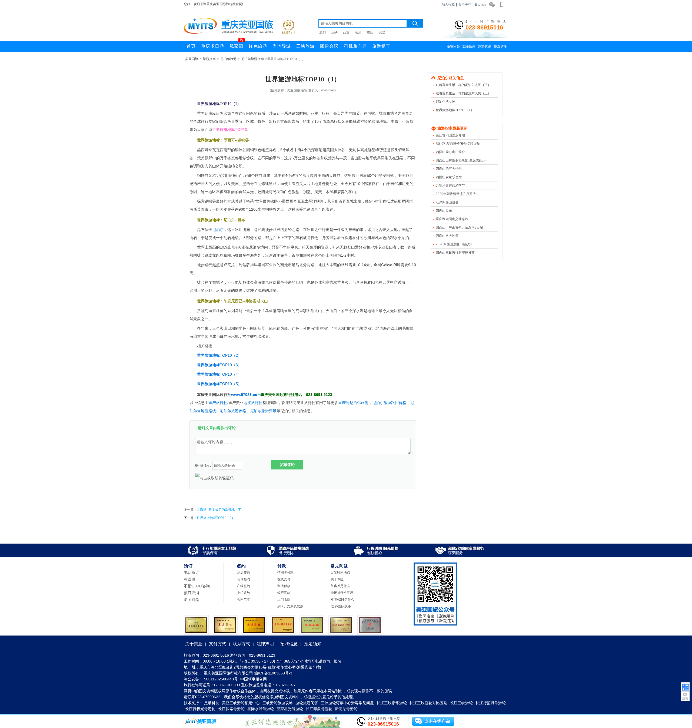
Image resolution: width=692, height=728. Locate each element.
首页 (191, 46)
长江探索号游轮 (231, 709)
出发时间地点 (340, 572)
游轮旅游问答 (306, 703)
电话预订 (191, 572)
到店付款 (283, 586)
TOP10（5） (231, 384)
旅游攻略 (500, 46)
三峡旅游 (305, 46)
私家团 (236, 44)
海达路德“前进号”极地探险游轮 (458, 143)
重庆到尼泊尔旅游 (353, 403)
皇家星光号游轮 (290, 709)
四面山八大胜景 (447, 236)
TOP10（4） (231, 374)
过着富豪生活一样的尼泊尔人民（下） (463, 85)
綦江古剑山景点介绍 (450, 135)
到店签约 (243, 572)
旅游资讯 (484, 46)
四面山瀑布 (444, 211)
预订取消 (191, 593)
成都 (322, 32)
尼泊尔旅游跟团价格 (389, 403)
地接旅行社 (253, 403)
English (480, 4)
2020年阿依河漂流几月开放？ (457, 194)
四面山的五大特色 (449, 169)
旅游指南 (469, 46)
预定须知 (312, 643)
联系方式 (241, 643)
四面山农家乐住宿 (449, 177)
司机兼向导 (355, 46)
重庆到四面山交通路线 (452, 219)
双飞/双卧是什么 (342, 599)
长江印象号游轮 (319, 709)
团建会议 (329, 46)
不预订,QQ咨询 (197, 586)
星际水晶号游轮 (260, 709)
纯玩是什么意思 (342, 593)
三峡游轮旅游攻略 (277, 703)
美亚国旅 (191, 59)
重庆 (370, 32)
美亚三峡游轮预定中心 (241, 703)
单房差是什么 (340, 586)
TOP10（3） (231, 365)
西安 (346, 32)
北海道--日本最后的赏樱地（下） (220, 510)
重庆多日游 (212, 46)
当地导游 (281, 46)
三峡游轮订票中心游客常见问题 (347, 703)
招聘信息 (289, 643)
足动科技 (211, 703)
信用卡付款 (285, 572)
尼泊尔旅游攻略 (233, 411)
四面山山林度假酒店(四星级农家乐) (461, 160)
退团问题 (191, 599)
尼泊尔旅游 (228, 59)
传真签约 (243, 579)
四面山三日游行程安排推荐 (455, 252)
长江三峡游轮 (461, 703)
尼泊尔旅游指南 (252, 59)
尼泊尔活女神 (445, 102)
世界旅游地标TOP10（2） (216, 518)
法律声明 (265, 643)
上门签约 (243, 593)
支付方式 (217, 643)
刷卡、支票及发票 (290, 606)
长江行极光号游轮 (200, 709)
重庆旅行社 (217, 403)
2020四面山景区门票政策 (454, 244)
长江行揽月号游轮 (490, 703)
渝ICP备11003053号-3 (273, 673)
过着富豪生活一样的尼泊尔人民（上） (463, 93)
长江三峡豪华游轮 (392, 703)
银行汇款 (283, 593)
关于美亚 (464, 4)
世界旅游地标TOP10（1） (455, 110)
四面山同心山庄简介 (450, 152)
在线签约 (243, 586)
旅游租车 (381, 46)
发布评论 (287, 464)
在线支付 (283, 579)
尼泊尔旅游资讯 (263, 411)
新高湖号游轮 (346, 709)
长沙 (358, 32)
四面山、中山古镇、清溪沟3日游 (459, 227)
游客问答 (453, 46)
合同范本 (243, 599)
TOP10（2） (231, 355)
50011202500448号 (221, 679)
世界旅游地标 (208, 355)
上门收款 (283, 599)
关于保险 (337, 579)
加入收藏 (448, 4)
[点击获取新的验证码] (214, 478)
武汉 (382, 32)
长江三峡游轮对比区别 (428, 703)
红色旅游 (258, 46)
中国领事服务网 (253, 679)
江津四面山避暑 (447, 202)
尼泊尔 (218, 229)
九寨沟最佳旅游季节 (450, 185)
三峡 (334, 32)
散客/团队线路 (341, 606)
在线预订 (191, 579)
